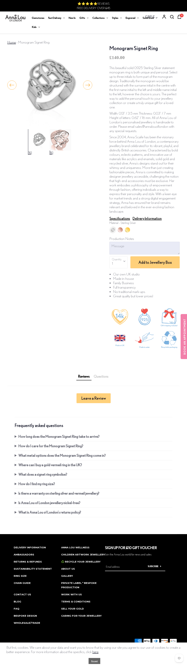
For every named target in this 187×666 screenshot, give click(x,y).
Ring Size (20, 575)
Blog (17, 601)
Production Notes (121, 238)
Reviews (84, 376)
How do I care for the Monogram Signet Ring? (50, 446)
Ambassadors (24, 554)
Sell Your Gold (72, 608)
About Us (68, 568)
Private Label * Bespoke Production (79, 585)
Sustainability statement (33, 568)
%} (30, 152)
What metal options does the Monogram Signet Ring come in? (62, 455)
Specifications (119, 218)
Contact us (22, 594)
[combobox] (118, 262)
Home (11, 42)
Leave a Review (93, 398)
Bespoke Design (25, 615)
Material (122, 222)
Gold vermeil (127, 229)
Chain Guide (22, 582)
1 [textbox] (112, 263)
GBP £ (150, 17)
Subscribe (153, 566)
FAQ (16, 608)
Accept (94, 661)
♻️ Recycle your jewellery (80, 561)
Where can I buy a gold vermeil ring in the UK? (50, 465)
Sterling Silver (113, 230)
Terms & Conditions (75, 601)
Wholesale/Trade (27, 622)
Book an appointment (184, 336)
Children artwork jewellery (83, 554)
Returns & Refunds (28, 561)
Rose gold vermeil (120, 229)
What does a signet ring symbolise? (42, 474)
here (95, 652)
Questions (101, 376)
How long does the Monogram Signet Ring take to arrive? (59, 436)
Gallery (67, 575)
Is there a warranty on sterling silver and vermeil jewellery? (58, 493)
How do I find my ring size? (36, 484)
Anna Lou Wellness (75, 547)
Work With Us (71, 594)
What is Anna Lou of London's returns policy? (49, 512)
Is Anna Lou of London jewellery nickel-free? (49, 503)
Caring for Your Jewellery (81, 615)
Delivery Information (147, 218)
